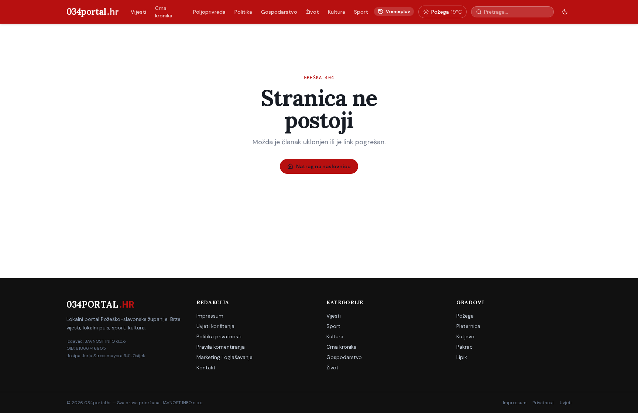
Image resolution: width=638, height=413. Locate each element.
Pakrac (464, 346)
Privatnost (543, 403)
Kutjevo (465, 336)
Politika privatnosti (218, 336)
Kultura (336, 12)
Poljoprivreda (209, 12)
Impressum (209, 315)
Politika (243, 12)
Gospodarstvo (279, 12)
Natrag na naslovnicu (323, 166)
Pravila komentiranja (220, 346)
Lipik (461, 357)
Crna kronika (163, 12)
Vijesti (138, 12)
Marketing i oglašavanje (224, 357)
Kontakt (206, 367)
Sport (361, 12)
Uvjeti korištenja (215, 326)
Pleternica (468, 326)
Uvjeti (566, 403)
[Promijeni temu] (565, 11)
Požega (465, 315)
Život (312, 12)
